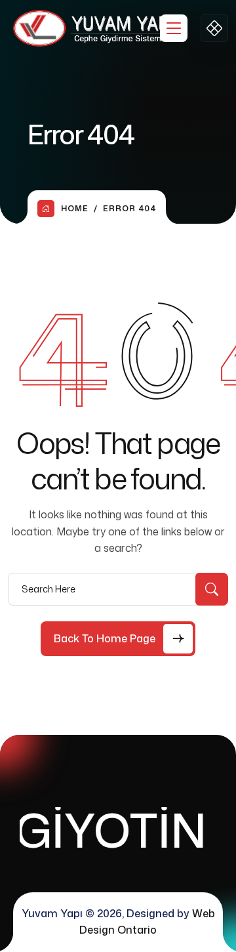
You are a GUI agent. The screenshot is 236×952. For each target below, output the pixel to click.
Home (74, 208)
